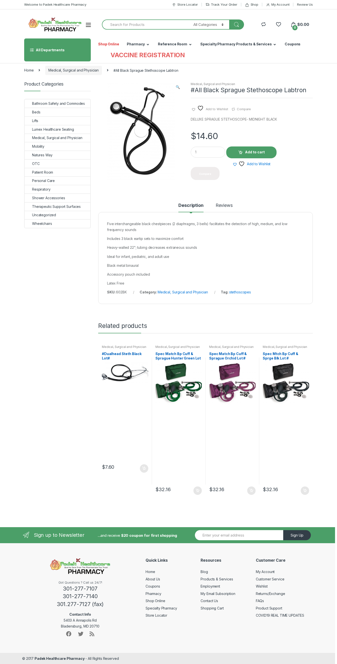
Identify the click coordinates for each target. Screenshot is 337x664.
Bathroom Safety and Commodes (58, 103)
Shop (254, 4)
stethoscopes (240, 292)
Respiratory (41, 189)
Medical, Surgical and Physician (73, 70)
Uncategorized (44, 215)
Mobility (38, 146)
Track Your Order (224, 4)
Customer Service (270, 579)
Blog (204, 572)
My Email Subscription (218, 594)
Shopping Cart (212, 608)
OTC (36, 164)
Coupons (292, 44)
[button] (177, 87)
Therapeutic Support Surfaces (56, 206)
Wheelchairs (42, 223)
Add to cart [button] (143, 468)
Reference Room (172, 44)
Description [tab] (190, 205)
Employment (210, 586)
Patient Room (42, 172)
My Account (280, 4)
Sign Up (297, 535)
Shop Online (108, 44)
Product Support (269, 608)
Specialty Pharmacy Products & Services (236, 44)
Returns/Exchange (270, 594)
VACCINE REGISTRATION (148, 55)
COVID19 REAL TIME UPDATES (280, 615)
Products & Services (217, 579)
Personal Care (43, 181)
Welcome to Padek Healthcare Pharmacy (55, 4)
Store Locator (187, 4)
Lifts (35, 121)
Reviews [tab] (224, 205)
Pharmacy (136, 44)
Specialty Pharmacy (161, 608)
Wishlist (262, 586)
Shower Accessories (48, 198)
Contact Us (209, 601)
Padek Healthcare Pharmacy (60, 658)
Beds (36, 112)
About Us (153, 579)
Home (29, 70)
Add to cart (255, 152)
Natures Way (42, 155)
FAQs (260, 601)
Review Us (305, 4)
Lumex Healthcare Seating (53, 129)
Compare (244, 109)
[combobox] (145, 24)
